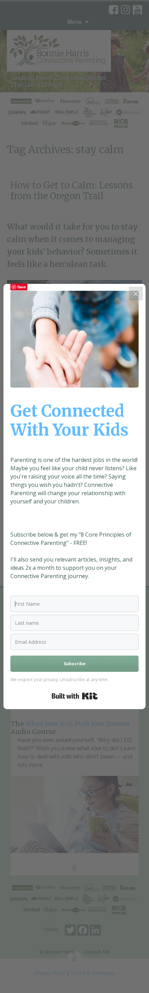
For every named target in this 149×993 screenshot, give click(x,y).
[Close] (136, 293)
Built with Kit (75, 696)
